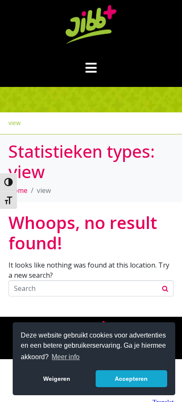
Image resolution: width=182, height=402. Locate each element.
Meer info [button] (66, 356)
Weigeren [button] (56, 378)
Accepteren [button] (131, 378)
